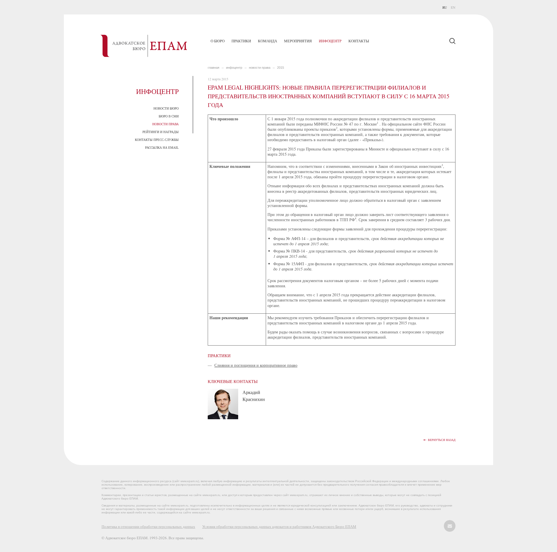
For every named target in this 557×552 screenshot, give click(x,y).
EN (453, 7)
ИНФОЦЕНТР (234, 67)
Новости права (165, 124)
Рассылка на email (162, 147)
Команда (267, 40)
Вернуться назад (441, 440)
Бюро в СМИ (169, 116)
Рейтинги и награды (160, 132)
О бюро (218, 40)
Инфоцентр (330, 40)
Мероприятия (298, 40)
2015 (280, 67)
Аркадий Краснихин (254, 395)
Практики (241, 40)
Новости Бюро (166, 108)
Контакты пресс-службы (157, 139)
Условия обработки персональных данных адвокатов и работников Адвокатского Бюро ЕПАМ (279, 526)
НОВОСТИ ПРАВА (259, 67)
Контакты (358, 40)
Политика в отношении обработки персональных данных (148, 526)
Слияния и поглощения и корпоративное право (255, 365)
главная (213, 67)
